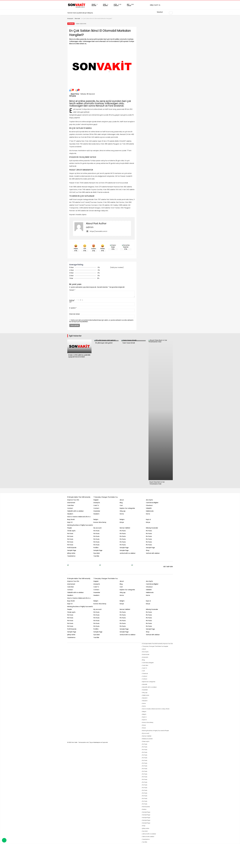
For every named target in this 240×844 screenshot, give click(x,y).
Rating (72, 300)
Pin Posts (96, 531)
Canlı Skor (70, 505)
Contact (70, 508)
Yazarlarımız (71, 556)
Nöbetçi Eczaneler (152, 528)
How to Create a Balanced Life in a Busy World (155, 709)
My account (97, 528)
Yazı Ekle (96, 556)
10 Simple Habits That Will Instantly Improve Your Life (157, 643)
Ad (70, 302)
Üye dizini (96, 553)
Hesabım (70, 514)
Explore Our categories (127, 508)
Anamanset (71, 503)
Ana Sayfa (149, 500)
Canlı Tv (96, 505)
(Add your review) (117, 267)
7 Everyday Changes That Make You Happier (155, 646)
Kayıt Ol (69, 522)
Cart (121, 505)
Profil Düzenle (71, 548)
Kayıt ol (148, 519)
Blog (121, 503)
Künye (122, 522)
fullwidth (149, 508)
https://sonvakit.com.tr (98, 231)
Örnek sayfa (71, 531)
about (122, 500)
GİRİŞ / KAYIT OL (155, 5)
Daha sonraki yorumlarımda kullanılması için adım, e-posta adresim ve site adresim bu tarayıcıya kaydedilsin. (101, 321)
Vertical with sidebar (153, 553)
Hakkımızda (149, 511)
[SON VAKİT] (76, 7)
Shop (147, 550)
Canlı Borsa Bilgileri (152, 503)
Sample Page (124, 548)
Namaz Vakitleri (125, 528)
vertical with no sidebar (127, 553)
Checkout (149, 505)
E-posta (73, 308)
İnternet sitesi (74, 314)
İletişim (95, 519)
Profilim (96, 548)
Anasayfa (96, 503)
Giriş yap (122, 511)
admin (89, 227)
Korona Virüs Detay (99, 522)
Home (122, 514)
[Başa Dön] (237, 841)
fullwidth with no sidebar (75, 511)
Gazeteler (96, 511)
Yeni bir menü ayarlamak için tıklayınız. (80, 13)
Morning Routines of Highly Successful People (155, 730)
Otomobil (71, 23)
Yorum (72, 290)
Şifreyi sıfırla (71, 553)
